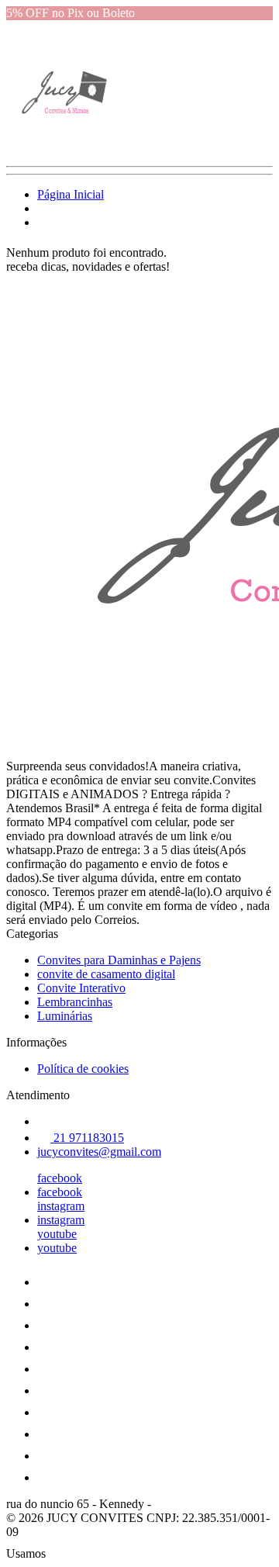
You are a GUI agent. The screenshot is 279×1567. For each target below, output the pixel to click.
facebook (59, 1178)
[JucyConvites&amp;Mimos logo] (64, 146)
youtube (57, 1233)
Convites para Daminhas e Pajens (119, 960)
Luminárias (64, 1015)
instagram (60, 1205)
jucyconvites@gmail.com (99, 1151)
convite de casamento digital (106, 974)
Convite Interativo (81, 988)
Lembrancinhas (74, 1001)
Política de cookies (83, 1068)
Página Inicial (70, 194)
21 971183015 (87, 1137)
